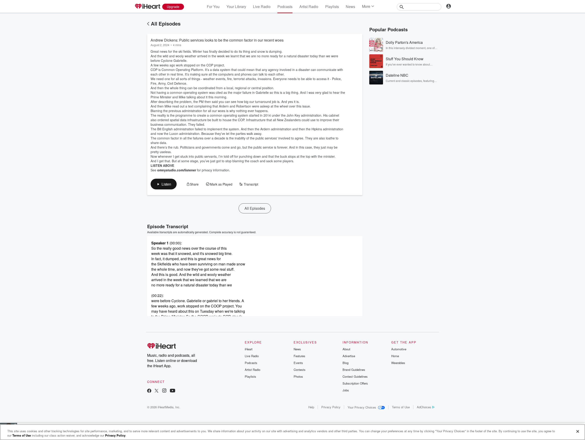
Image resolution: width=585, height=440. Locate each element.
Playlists (332, 6)
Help (311, 407)
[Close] (578, 432)
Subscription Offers (355, 383)
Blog (345, 363)
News (350, 6)
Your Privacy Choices (362, 407)
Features (299, 356)
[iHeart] (147, 6)
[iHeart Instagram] (164, 391)
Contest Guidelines (355, 376)
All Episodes (166, 23)
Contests (300, 369)
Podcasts (284, 6)
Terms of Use (401, 407)
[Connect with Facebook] (149, 391)
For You (213, 6)
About (346, 349)
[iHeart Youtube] (172, 391)
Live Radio (262, 6)
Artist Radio (308, 6)
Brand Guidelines (354, 369)
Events (298, 363)
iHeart (249, 349)
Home (395, 356)
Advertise (349, 356)
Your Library (236, 6)
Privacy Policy (330, 407)
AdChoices (424, 407)
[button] (164, 184)
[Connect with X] (156, 391)
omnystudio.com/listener (176, 170)
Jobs (346, 390)
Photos (298, 376)
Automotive (398, 349)
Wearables (398, 363)
